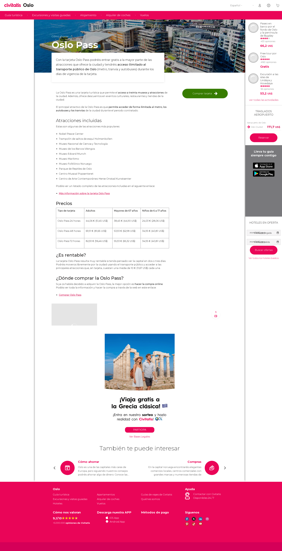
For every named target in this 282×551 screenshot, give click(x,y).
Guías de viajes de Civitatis (156, 494)
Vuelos (144, 15)
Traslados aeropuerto (263, 113)
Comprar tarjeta (202, 93)
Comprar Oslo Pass (70, 295)
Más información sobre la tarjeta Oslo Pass (84, 193)
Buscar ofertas (264, 250)
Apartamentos (106, 494)
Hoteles (57, 503)
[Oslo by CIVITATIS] (13, 5)
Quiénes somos (150, 499)
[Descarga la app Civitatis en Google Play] (264, 173)
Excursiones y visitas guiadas (51, 15)
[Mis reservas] (260, 5)
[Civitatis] (60, 546)
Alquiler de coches (118, 15)
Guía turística (13, 15)
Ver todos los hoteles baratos (264, 258)
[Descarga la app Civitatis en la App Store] (264, 165)
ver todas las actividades (263, 100)
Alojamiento (88, 15)
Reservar (263, 137)
